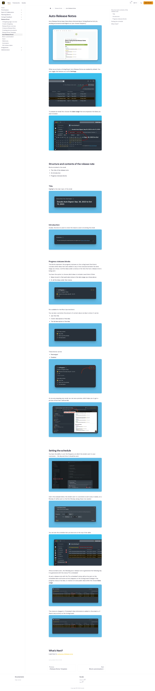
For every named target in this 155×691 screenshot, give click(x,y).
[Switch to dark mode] (141, 2)
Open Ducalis (148, 2)
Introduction (116, 16)
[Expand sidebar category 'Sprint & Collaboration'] (21, 12)
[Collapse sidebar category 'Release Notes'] (21, 19)
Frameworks (16, 3)
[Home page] (50, 8)
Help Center (18, 680)
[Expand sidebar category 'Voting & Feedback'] (21, 17)
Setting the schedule (117, 21)
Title (114, 14)
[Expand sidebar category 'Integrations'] (21, 47)
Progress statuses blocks (120, 19)
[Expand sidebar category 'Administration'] (21, 50)
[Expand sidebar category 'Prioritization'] (21, 10)
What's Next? (114, 24)
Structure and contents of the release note (119, 10)
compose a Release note (65, 654)
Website (82, 680)
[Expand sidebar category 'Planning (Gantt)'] (21, 15)
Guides (24, 3)
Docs (9, 3)
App (81, 682)
